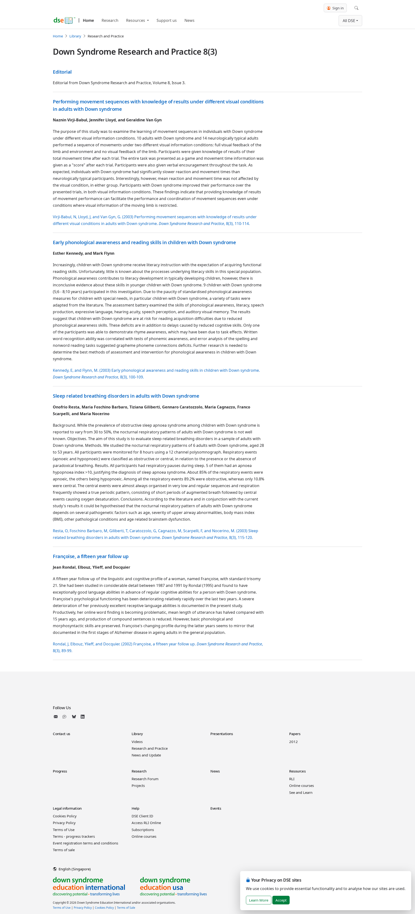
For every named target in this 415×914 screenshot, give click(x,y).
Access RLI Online (146, 822)
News (189, 20)
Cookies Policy (65, 816)
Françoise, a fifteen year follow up (91, 556)
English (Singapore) (74, 869)
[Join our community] (65, 716)
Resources (136, 20)
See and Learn (300, 792)
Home (88, 20)
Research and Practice (150, 748)
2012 (293, 741)
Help (135, 808)
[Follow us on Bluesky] (74, 716)
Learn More (258, 900)
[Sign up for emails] (57, 716)
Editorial (62, 72)
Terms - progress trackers (74, 836)
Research (110, 20)
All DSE (349, 20)
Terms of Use (63, 829)
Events (215, 808)
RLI (291, 778)
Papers (294, 733)
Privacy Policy (64, 822)
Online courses (301, 785)
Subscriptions (143, 829)
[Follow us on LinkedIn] (82, 716)
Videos (137, 741)
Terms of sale (64, 849)
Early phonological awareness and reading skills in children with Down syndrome (144, 242)
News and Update (146, 755)
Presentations (221, 733)
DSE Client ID (142, 816)
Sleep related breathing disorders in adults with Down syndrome (126, 396)
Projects (138, 785)
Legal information (67, 808)
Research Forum (145, 778)
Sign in (337, 8)
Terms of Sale (126, 908)
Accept (281, 900)
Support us (167, 20)
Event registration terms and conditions (85, 843)
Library (75, 36)
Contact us (61, 733)
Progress (60, 771)
